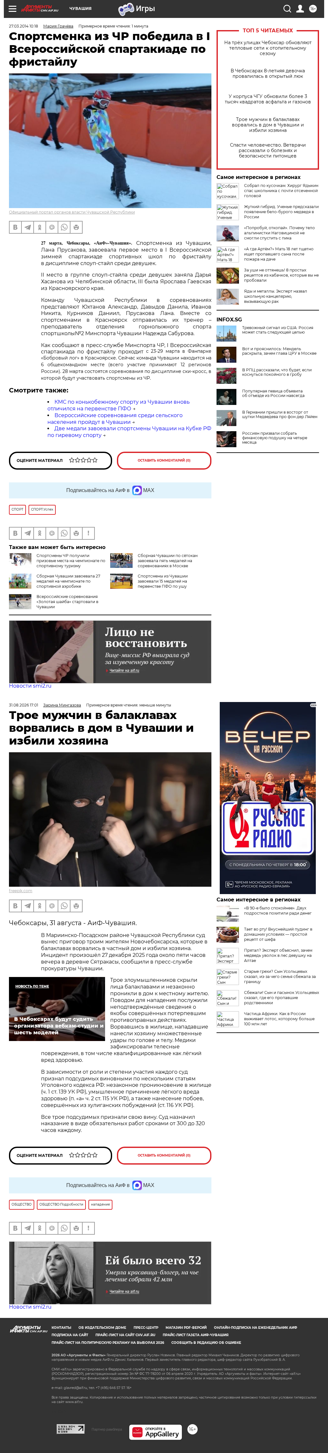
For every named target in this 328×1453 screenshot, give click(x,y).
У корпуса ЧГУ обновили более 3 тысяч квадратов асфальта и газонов (268, 99)
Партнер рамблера (107, 1429)
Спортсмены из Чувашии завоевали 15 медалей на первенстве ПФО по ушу (163, 581)
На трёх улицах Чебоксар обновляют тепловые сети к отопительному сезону (268, 48)
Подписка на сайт (70, 1335)
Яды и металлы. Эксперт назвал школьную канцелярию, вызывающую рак (275, 296)
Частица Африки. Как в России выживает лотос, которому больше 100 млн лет (279, 1018)
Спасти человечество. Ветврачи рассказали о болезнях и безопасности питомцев (268, 150)
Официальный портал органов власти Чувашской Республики (72, 212)
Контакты (61, 1328)
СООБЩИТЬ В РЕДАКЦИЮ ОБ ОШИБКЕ (206, 1343)
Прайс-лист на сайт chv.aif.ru (125, 1335)
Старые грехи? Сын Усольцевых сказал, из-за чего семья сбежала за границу (280, 976)
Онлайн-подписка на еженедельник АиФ (255, 1328)
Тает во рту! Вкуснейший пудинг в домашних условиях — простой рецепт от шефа (278, 934)
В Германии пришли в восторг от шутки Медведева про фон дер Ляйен (279, 414)
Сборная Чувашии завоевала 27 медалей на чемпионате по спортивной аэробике (68, 581)
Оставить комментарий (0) (164, 460)
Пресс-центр (146, 1328)
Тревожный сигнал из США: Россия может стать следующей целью (277, 330)
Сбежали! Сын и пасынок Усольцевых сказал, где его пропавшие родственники (281, 997)
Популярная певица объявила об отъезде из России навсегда (273, 393)
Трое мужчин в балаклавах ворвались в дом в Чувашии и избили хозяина (268, 125)
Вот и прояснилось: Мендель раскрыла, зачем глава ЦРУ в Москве (279, 351)
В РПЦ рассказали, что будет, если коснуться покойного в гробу (277, 372)
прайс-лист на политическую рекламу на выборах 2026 (108, 1343)
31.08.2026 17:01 (23, 705)
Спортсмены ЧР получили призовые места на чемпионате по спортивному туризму (71, 560)
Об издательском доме (102, 1328)
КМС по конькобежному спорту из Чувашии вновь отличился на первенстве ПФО (118, 405)
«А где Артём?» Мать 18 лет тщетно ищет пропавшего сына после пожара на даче (279, 254)
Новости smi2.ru (30, 686)
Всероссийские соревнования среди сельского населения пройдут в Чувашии (115, 418)
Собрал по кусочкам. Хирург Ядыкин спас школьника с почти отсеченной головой (281, 190)
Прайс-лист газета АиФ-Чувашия (195, 1335)
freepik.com (20, 890)
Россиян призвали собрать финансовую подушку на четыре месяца (274, 438)
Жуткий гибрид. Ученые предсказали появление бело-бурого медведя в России (281, 211)
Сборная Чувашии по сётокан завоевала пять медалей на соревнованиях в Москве (168, 560)
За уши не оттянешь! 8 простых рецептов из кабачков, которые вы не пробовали (281, 275)
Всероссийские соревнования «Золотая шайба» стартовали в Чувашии (67, 601)
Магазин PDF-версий (186, 1328)
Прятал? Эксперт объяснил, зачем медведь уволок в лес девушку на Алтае (278, 955)
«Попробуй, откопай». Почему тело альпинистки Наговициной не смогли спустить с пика (279, 232)
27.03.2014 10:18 (23, 26)
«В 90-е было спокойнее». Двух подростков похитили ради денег (278, 911)
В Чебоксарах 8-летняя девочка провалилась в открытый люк (268, 73)
